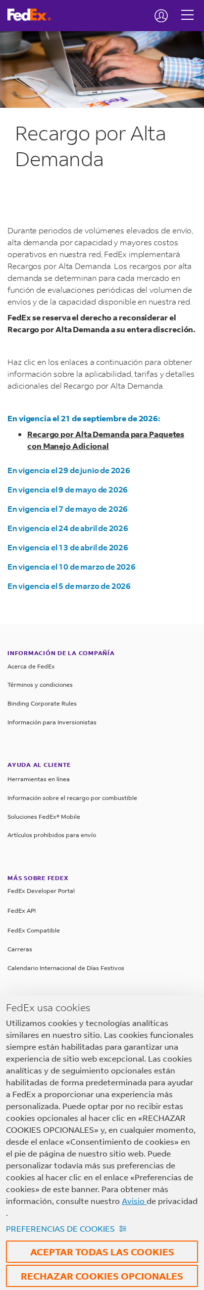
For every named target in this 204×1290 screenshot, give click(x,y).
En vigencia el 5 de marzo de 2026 (69, 585)
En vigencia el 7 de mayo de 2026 (67, 508)
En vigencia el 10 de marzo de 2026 (71, 566)
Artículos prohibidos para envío (51, 835)
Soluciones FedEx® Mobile (43, 816)
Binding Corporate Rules (42, 703)
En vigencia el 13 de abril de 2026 (67, 547)
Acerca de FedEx (31, 666)
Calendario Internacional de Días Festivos (65, 968)
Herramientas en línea (38, 779)
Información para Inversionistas (52, 722)
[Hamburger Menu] (187, 7)
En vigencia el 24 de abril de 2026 (67, 528)
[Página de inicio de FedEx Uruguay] (32, 15)
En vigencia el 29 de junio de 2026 (68, 470)
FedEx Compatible (33, 930)
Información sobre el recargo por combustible (72, 797)
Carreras (19, 949)
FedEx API (21, 910)
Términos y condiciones (40, 684)
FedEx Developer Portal (41, 890)
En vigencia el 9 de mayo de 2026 (67, 489)
